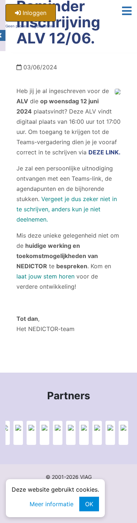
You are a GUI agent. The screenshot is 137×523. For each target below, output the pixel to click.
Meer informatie (51, 504)
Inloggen (33, 12)
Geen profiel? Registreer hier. (30, 26)
